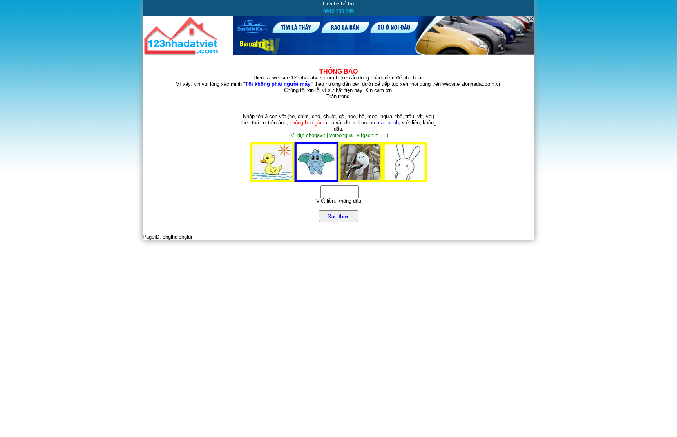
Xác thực (338, 216)
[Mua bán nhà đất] (182, 54)
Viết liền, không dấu (338, 201)
